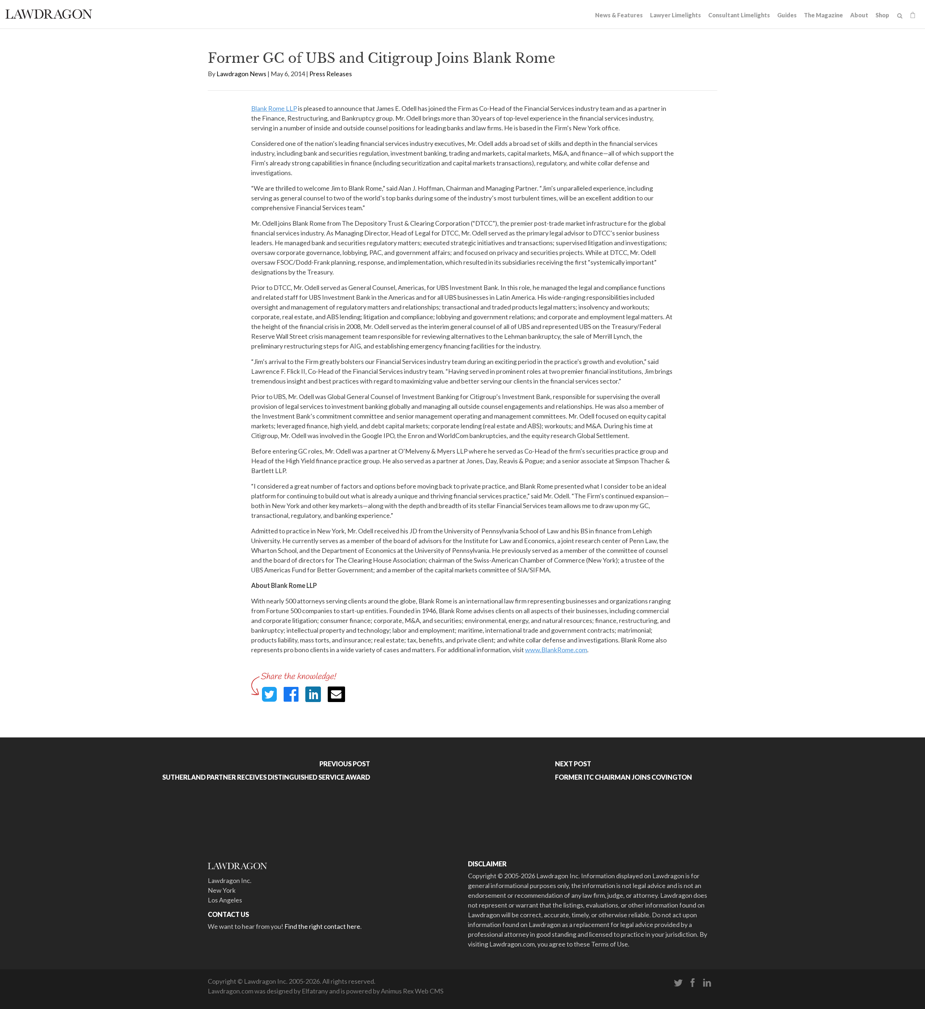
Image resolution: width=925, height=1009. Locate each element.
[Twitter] (678, 982)
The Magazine (823, 15)
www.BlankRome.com (556, 650)
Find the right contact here (322, 926)
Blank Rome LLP (274, 108)
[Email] (336, 694)
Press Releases (330, 74)
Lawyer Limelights (675, 15)
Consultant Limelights (739, 15)
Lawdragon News (241, 74)
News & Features (619, 15)
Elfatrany (315, 991)
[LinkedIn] (707, 982)
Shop (882, 15)
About (859, 15)
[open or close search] (900, 16)
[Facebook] (692, 982)
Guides (787, 15)
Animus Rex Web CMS (412, 991)
